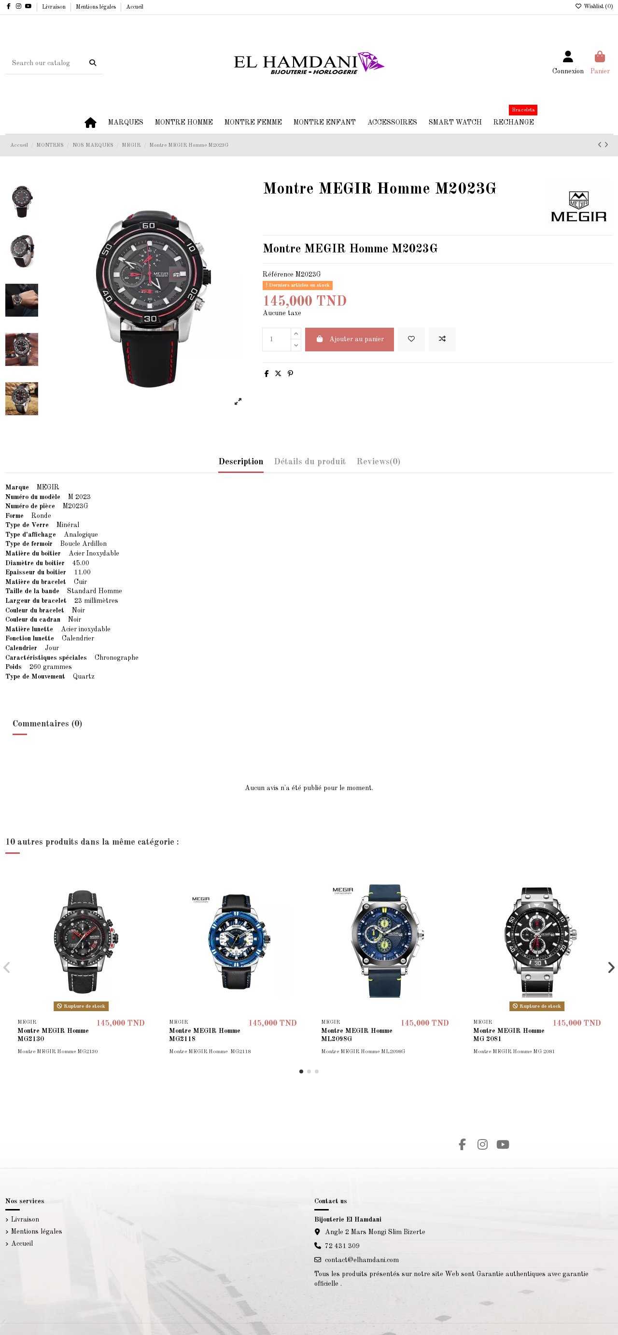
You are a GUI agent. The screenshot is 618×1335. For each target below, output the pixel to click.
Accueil (134, 7)
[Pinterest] (290, 374)
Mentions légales (96, 7)
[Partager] (267, 374)
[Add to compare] (442, 339)
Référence (278, 274)
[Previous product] (601, 145)
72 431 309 (342, 1246)
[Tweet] (278, 374)
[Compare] (142, 898)
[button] (301, 1071)
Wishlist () (597, 7)
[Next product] (606, 145)
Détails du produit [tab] (310, 462)
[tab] (378, 465)
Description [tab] (241, 462)
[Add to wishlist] (411, 339)
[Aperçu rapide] (142, 915)
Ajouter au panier (356, 339)
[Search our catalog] (93, 63)
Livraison (54, 7)
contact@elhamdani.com (362, 1260)
